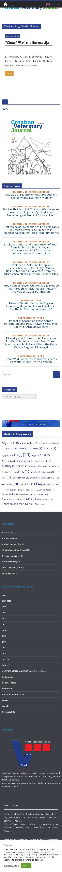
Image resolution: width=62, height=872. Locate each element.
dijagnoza (7, 455)
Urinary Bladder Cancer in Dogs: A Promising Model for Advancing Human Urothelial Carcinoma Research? (31, 306)
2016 (4, 642)
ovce (35, 477)
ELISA (45, 455)
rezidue (38, 490)
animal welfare (29, 442)
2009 (4, 595)
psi (44, 484)
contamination (22, 448)
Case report (7, 532)
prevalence (28, 483)
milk (7, 477)
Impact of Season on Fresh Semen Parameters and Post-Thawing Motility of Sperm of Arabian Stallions (31, 323)
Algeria (10, 442)
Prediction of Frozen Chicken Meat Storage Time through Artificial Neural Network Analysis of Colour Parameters (31, 288)
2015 (4, 636)
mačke (36, 471)
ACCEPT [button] (26, 865)
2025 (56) (6, 659)
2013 (4, 624)
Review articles (12, 36)
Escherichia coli (10, 461)
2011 (4, 612)
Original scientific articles (13, 550)
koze (32, 466)
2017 (4, 647)
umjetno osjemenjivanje (19, 504)
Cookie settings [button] (11, 865)
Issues (5, 700)
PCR (55, 477)
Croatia (49, 448)
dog (22, 454)
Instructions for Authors (13, 694)
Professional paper (10, 556)
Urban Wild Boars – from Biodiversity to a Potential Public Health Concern (31, 360)
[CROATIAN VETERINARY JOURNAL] (5, 4)
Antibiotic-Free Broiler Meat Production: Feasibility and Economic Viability (31, 196)
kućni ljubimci (44, 466)
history (8, 466)
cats (8, 448)
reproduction (12, 489)
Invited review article (11, 544)
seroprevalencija (26, 494)
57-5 (5, 109)
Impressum (7, 688)
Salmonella (10, 494)
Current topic (8, 538)
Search (5, 706)
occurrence (21, 477)
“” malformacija (27, 42)
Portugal (8, 484)
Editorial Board (9, 682)
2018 (4, 653)
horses (22, 466)
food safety (25, 460)
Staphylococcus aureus (13, 499)
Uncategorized (8, 573)
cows (37, 448)
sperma (43, 494)
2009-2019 (6, 601)
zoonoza (41, 504)
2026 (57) (6, 665)
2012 (4, 618)
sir (36, 494)
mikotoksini (48, 472)
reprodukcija (26, 489)
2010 (4, 606)
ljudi (8, 472)
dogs (35, 455)
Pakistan (45, 477)
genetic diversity (42, 461)
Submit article (8, 712)
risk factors (49, 489)
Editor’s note (8, 677)
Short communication (12, 567)
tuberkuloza (44, 498)
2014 (4, 630)
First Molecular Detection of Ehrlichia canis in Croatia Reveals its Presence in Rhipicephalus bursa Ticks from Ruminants (31, 229)
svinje (31, 498)
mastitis (21, 471)
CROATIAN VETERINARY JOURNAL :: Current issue (24, 671)
